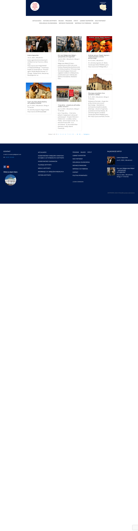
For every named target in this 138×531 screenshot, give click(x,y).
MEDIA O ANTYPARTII (44, 168)
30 (79, 134)
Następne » (87, 134)
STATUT (76, 21)
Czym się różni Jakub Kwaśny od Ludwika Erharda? (37, 102)
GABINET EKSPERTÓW (86, 21)
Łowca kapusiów (32, 55)
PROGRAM (68, 21)
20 (77, 134)
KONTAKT (96, 23)
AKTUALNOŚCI (36, 21)
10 (73, 134)
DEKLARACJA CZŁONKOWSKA (48, 23)
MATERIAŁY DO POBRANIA (83, 23)
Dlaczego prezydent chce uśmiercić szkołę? (96, 94)
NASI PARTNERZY (100, 21)
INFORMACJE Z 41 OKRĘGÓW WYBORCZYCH (51, 172)
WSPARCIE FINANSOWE (66, 23)
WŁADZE (61, 21)
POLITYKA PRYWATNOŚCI (80, 175)
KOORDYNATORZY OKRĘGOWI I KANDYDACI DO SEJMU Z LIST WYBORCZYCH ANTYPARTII (51, 157)
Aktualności (39, 58)
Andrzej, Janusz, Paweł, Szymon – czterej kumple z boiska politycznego (99, 56)
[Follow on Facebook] (4, 167)
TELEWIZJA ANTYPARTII (44, 165)
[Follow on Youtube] (8, 167)
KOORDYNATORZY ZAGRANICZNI (47, 161)
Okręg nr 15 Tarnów (122, 177)
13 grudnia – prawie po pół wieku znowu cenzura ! (69, 105)
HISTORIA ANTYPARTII (50, 21)
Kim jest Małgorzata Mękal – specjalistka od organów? (67, 56)
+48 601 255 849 (9, 157)
